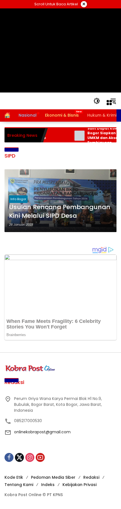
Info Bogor (18, 199)
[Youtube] (40, 457)
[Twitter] (19, 457)
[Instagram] (29, 457)
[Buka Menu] (109, 102)
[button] (96, 101)
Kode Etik (14, 477)
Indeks (48, 484)
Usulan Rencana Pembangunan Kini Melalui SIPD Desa (59, 211)
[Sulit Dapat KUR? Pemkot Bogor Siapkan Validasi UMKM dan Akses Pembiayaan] (76, 136)
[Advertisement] (60, 50)
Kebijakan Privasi (79, 484)
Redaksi (91, 477)
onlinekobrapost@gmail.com (42, 432)
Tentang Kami (19, 484)
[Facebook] (9, 457)
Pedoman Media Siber (53, 477)
